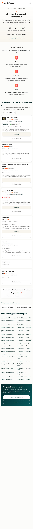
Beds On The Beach (8, 271)
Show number (17, 138)
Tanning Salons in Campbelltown (21, 373)
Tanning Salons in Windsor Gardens (23, 357)
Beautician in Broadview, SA (24, 307)
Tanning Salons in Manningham (8, 317)
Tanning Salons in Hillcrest (7, 345)
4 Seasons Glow (7, 144)
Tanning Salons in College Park (8, 363)
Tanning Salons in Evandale (7, 361)
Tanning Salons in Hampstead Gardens (24, 321)
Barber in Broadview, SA (7, 307)
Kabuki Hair (10, 190)
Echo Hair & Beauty (12, 117)
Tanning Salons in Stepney (7, 376)
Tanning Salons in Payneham (7, 354)
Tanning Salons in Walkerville (24, 327)
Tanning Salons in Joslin (6, 343)
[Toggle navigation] (30, 3)
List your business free (17, 397)
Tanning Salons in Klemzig (7, 334)
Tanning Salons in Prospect (23, 330)
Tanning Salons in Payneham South (24, 369)
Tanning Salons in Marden (23, 337)
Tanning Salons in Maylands (23, 379)
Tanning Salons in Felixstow (7, 348)
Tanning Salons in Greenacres (24, 324)
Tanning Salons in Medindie (7, 337)
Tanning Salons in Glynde (7, 368)
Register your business (16, 38)
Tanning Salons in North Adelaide (22, 364)
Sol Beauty (5, 217)
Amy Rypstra (6, 262)
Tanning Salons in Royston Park (24, 340)
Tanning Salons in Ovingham (7, 356)
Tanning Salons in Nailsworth (7, 320)
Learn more (16, 402)
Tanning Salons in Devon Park (24, 351)
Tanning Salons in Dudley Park (8, 351)
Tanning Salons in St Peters (23, 348)
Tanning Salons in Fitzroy (23, 345)
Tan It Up (4, 242)
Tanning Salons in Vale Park (7, 327)
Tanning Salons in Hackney (7, 372)
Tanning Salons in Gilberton (7, 340)
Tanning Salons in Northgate (24, 334)
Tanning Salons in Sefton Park (24, 317)
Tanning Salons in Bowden (7, 379)
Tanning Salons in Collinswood (8, 324)
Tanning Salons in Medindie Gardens (7, 331)
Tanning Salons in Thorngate (24, 343)
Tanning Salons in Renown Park (24, 361)
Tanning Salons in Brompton (23, 376)
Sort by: (3, 112)
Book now (16, 134)
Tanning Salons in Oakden (23, 354)
